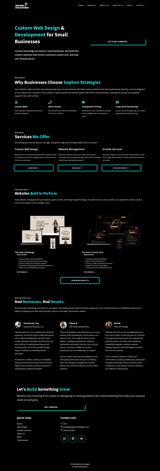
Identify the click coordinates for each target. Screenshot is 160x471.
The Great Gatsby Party (79, 326)
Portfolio (118, 5)
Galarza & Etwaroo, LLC (33, 326)
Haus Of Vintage (121, 326)
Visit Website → (23, 272)
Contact (140, 5)
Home (80, 5)
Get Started (51, 407)
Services (91, 5)
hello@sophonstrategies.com (76, 427)
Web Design (22, 427)
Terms (85, 467)
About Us (104, 5)
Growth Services (24, 430)
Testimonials (22, 440)
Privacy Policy (77, 467)
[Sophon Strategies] (22, 5)
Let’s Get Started (117, 41)
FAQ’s (129, 5)
